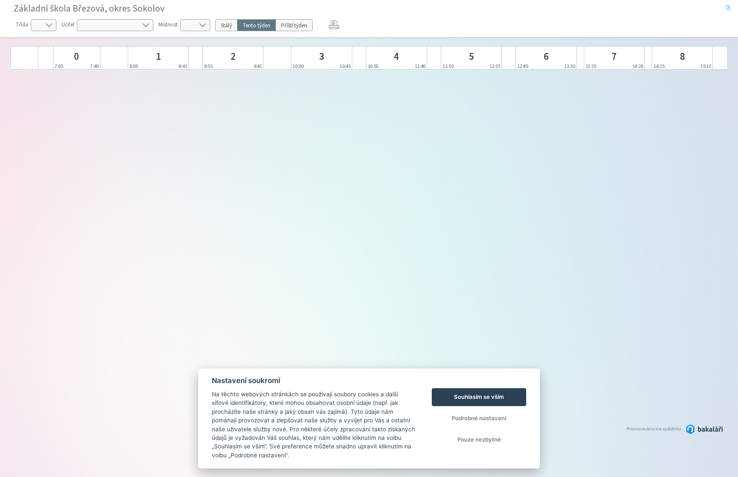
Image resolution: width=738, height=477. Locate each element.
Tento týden (256, 25)
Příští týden (294, 25)
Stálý (226, 25)
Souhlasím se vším (479, 396)
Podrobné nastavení (479, 418)
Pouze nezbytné (479, 439)
